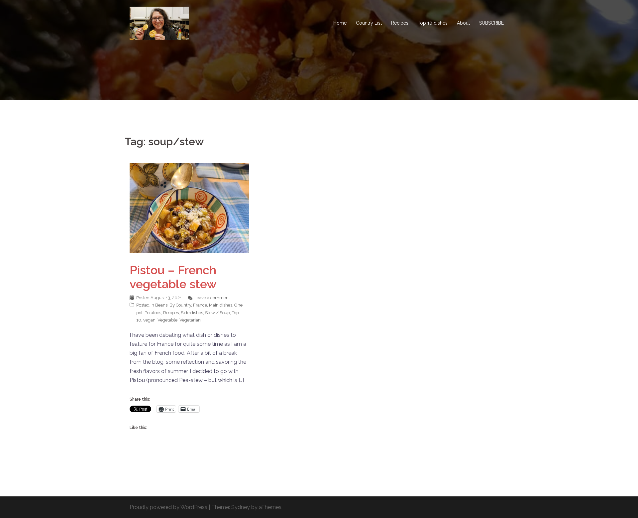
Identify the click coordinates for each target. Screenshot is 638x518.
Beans (161, 305)
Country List (369, 23)
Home (340, 23)
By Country (180, 305)
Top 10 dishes (433, 23)
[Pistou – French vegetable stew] (189, 207)
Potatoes (153, 312)
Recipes (399, 23)
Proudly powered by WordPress (168, 507)
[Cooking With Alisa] (159, 23)
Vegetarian (190, 320)
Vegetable (167, 320)
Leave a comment (212, 297)
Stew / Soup (217, 312)
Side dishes (192, 312)
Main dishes (220, 305)
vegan (149, 320)
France (200, 305)
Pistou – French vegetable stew (173, 277)
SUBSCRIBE (491, 23)
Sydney (240, 507)
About (463, 23)
